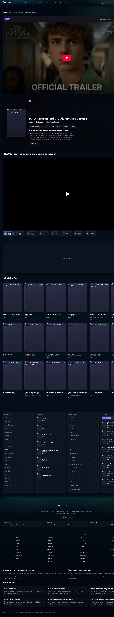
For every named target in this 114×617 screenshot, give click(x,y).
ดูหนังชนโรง (8, 446)
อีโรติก (17, 546)
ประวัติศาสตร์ (73, 468)
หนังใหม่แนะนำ (9, 453)
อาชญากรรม (73, 439)
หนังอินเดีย (8, 457)
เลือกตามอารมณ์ (69, 3)
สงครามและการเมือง (75, 489)
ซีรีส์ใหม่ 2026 (8, 432)
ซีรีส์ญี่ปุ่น (7, 475)
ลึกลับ (71, 446)
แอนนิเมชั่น (73, 471)
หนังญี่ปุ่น (7, 471)
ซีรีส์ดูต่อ (49, 3)
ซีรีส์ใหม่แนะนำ (8, 482)
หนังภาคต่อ (8, 421)
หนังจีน (7, 464)
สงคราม (72, 478)
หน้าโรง (25, 3)
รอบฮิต (32, 3)
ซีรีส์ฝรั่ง (7, 439)
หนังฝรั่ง (7, 418)
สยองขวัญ (72, 443)
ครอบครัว (66, 126)
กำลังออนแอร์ (8, 468)
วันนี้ (106, 418)
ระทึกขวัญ (72, 425)
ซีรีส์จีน (7, 450)
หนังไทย (7, 460)
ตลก (71, 432)
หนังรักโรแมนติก (74, 453)
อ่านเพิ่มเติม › (34, 143)
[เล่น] (67, 194)
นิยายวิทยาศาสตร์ (74, 436)
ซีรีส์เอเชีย (7, 436)
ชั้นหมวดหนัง (58, 3)
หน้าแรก (18, 537)
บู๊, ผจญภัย (73, 460)
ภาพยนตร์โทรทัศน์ (74, 485)
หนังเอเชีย (7, 428)
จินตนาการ (73, 450)
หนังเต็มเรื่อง (40, 3)
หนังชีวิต (74, 126)
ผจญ (71, 428)
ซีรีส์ (18, 543)
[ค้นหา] (102, 3)
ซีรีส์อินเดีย (8, 485)
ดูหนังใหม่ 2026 (9, 425)
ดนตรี (71, 475)
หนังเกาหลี (8, 478)
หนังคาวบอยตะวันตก (75, 482)
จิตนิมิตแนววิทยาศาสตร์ (76, 464)
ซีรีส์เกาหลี (7, 443)
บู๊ (70, 421)
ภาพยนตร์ (17, 540)
